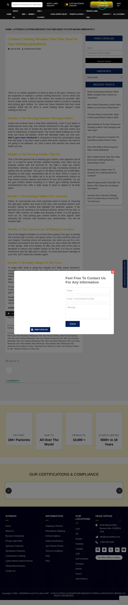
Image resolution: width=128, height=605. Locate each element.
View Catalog (41, 330)
